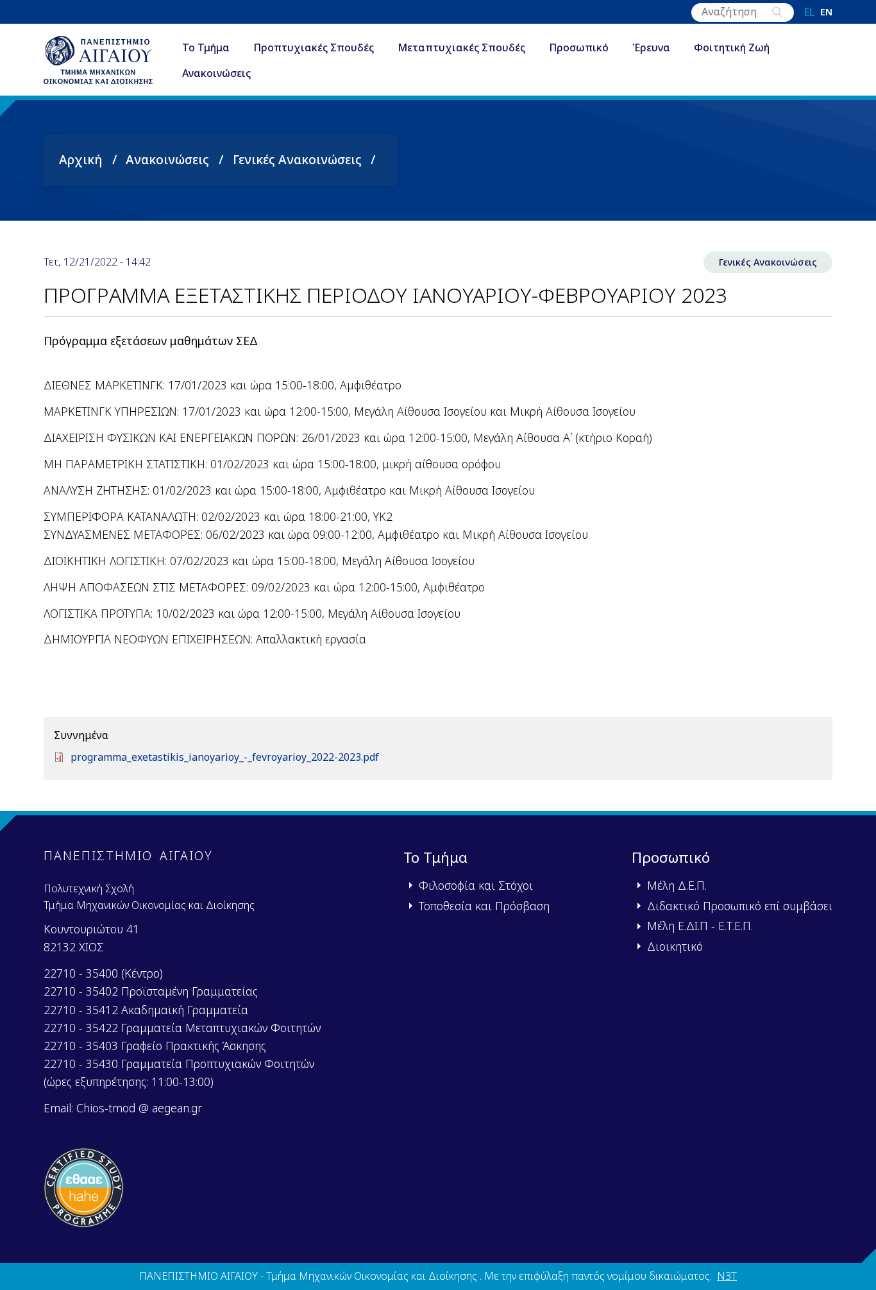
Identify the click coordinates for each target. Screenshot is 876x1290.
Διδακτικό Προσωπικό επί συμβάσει (739, 905)
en (826, 12)
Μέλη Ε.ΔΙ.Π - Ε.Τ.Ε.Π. (700, 925)
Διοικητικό (675, 946)
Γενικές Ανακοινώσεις (297, 159)
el (809, 12)
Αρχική (81, 159)
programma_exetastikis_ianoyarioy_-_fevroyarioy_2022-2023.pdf (225, 757)
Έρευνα (651, 47)
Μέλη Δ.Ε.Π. (677, 885)
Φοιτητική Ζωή (732, 47)
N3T (727, 1276)
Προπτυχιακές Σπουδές (313, 47)
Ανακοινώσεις (216, 73)
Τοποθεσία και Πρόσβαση (484, 905)
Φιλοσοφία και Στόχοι (476, 885)
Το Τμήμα (206, 47)
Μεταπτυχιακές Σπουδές (461, 47)
